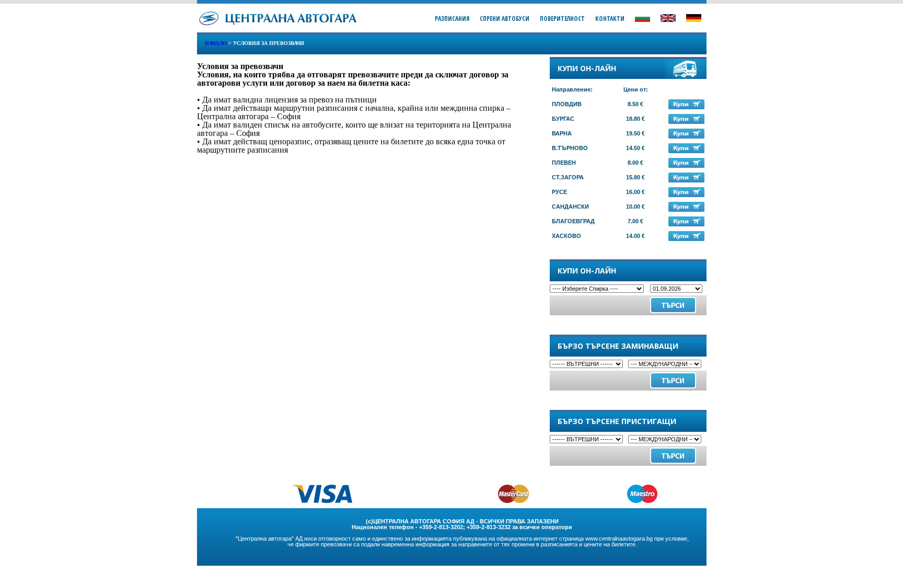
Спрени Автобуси (504, 18)
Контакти (609, 18)
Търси (673, 380)
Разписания (452, 18)
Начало (216, 43)
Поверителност (562, 18)
